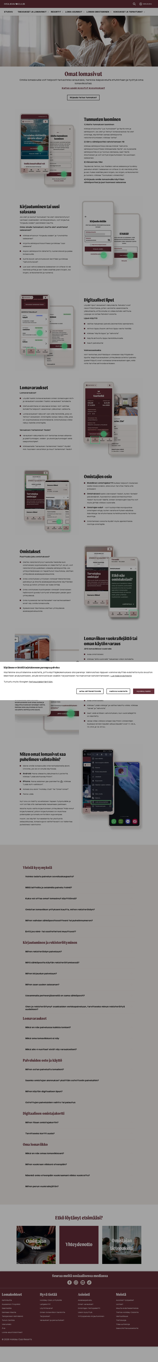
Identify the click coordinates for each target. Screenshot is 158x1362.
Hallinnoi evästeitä (118, 691)
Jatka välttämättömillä (90, 691)
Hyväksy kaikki (144, 691)
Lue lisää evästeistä (121, 676)
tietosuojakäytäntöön (41, 682)
